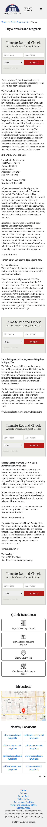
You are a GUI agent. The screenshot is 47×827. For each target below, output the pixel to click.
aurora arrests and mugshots (34, 757)
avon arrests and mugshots (34, 768)
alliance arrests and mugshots (12, 747)
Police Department (19, 22)
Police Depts (23, 799)
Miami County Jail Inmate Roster (23, 672)
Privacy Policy (23, 807)
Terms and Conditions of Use (23, 805)
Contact (23, 793)
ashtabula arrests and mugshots (34, 736)
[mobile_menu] (41, 9)
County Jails (23, 796)
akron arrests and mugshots (12, 736)
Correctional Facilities (23, 802)
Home (4, 22)
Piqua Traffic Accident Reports (23, 643)
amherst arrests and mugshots (12, 757)
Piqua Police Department (23, 628)
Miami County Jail (23, 657)
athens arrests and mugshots (34, 747)
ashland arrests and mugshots (12, 768)
